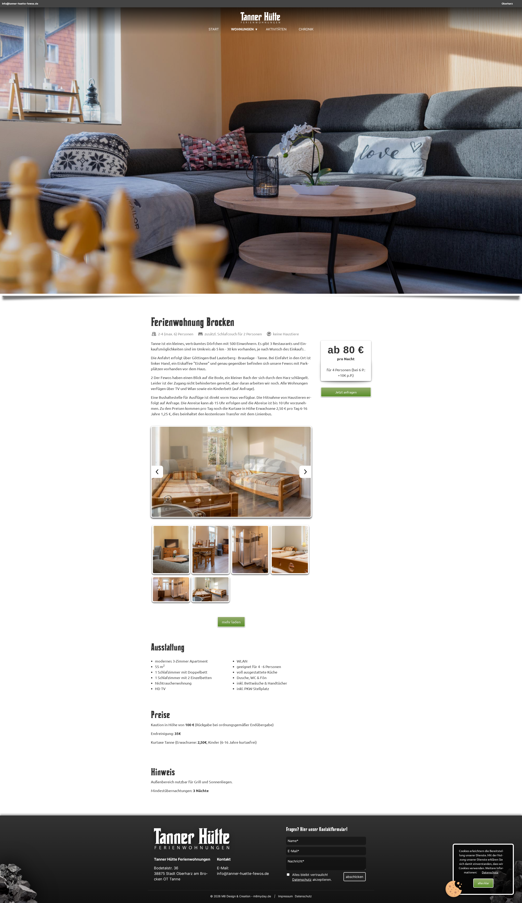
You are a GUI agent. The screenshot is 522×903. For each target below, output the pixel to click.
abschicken (354, 877)
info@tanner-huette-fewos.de (20, 3)
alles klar (483, 883)
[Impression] (232, 472)
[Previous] (157, 472)
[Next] (305, 472)
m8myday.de (262, 896)
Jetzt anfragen (346, 392)
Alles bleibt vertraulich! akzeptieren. (312, 877)
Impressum (285, 896)
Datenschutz (490, 872)
